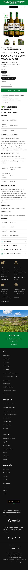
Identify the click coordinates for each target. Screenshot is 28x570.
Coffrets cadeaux (8, 387)
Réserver (5, 428)
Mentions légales (18, 562)
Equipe (5, 459)
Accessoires (6, 394)
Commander (5, 301)
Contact (16, 297)
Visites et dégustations (10, 407)
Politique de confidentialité (14, 557)
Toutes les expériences (10, 404)
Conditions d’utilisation (9, 559)
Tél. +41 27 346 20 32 (19, 278)
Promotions (6, 383)
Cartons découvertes (9, 390)
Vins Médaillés (7, 380)
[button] (3, 7)
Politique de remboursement (15, 554)
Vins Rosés (6, 362)
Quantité (3, 81)
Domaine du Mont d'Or (16, 553)
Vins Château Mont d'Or (10, 376)
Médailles (5, 456)
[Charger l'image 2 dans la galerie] (14, 42)
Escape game (7, 418)
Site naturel (6, 445)
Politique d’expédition (21, 559)
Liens (4, 494)
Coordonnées (7, 421)
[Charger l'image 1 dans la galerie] (7, 42)
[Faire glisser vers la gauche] (1, 42)
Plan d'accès (6, 425)
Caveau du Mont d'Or (9, 411)
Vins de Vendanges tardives (11, 373)
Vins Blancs (6, 359)
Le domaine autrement (10, 414)
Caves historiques (8, 449)
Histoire (3, 279)
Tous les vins (7, 355)
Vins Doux (6, 369)
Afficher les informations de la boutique (12, 101)
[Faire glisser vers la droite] (26, 42)
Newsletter (6, 487)
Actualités (6, 469)
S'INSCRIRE (14, 344)
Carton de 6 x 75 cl (9, 78)
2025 (4, 72)
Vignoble (5, 442)
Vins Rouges (6, 366)
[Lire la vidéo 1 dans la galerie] (21, 42)
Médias (5, 490)
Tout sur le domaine (9, 438)
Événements (6, 473)
